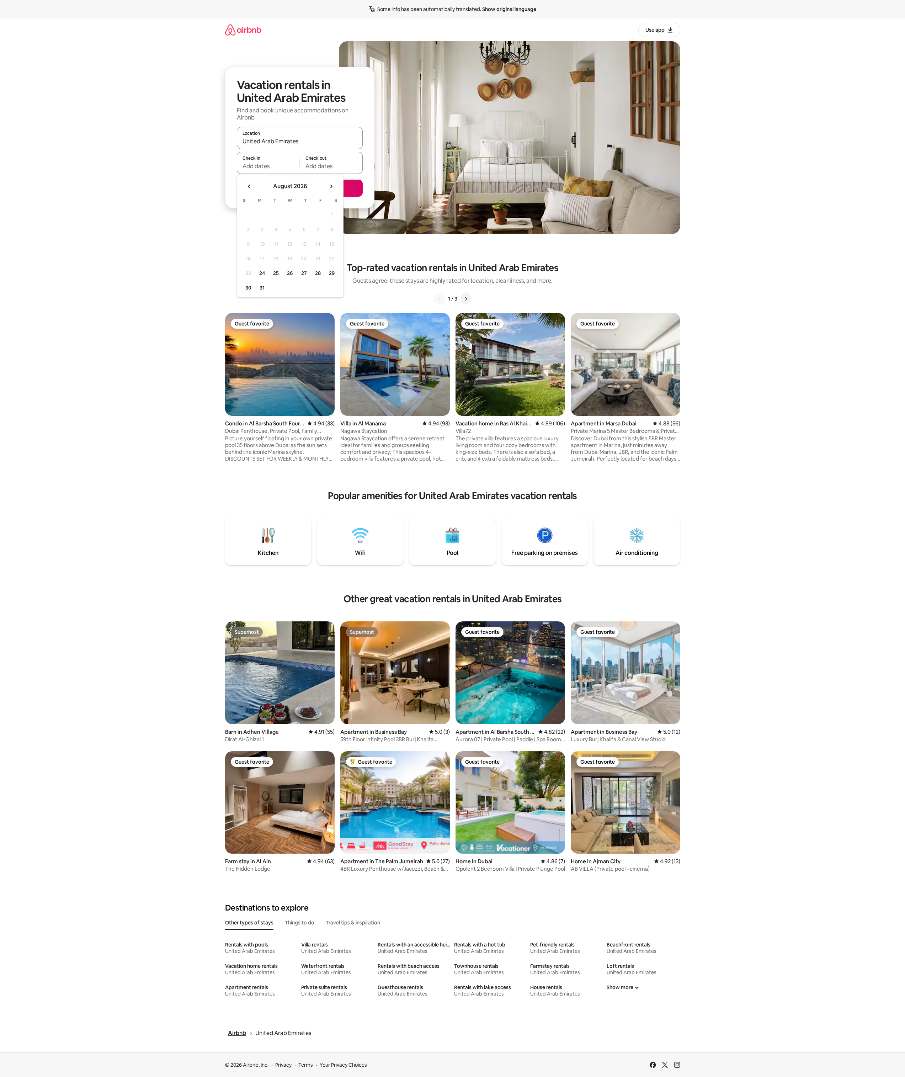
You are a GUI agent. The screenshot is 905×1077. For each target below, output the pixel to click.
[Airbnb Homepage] (243, 29)
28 (318, 273)
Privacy (283, 1065)
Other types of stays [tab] (249, 922)
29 (332, 273)
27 (304, 273)
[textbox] (268, 166)
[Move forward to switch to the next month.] (331, 186)
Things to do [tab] (299, 922)
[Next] (466, 298)
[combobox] (300, 141)
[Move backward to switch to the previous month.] (249, 186)
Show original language (509, 9)
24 (262, 273)
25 (276, 273)
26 (290, 273)
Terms (305, 1065)
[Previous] (439, 298)
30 (248, 288)
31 (262, 288)
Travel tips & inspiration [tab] (353, 922)
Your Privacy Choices (343, 1065)
